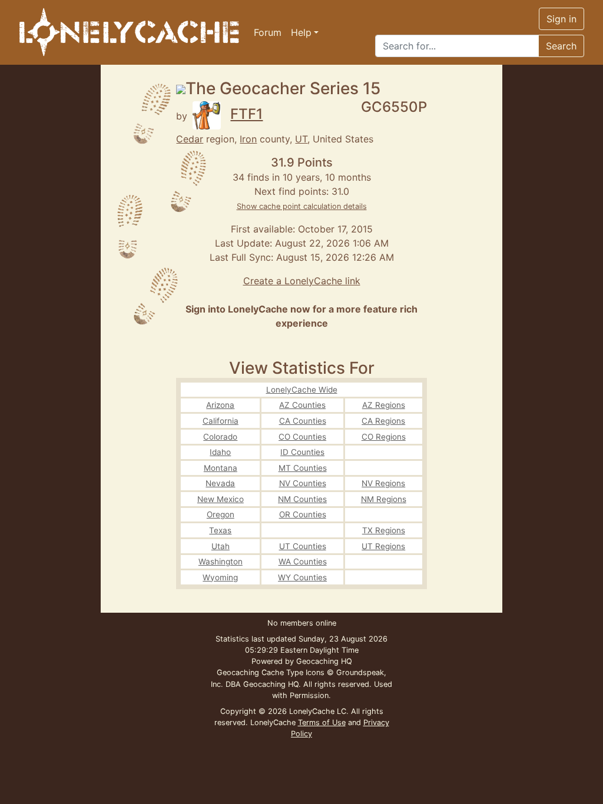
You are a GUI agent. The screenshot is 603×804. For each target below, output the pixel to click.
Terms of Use (322, 722)
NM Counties (302, 499)
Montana (220, 468)
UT (301, 139)
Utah (220, 546)
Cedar (189, 139)
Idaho (220, 452)
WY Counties (302, 577)
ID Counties (302, 452)
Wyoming (220, 577)
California (220, 421)
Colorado (220, 436)
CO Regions (384, 436)
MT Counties (303, 468)
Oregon (220, 514)
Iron (248, 139)
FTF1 (246, 113)
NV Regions (383, 483)
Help (301, 32)
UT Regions (383, 546)
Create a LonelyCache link (301, 281)
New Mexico (220, 499)
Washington (220, 561)
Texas (220, 530)
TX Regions (383, 530)
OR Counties (302, 514)
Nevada (220, 483)
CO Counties (302, 436)
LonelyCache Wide (301, 389)
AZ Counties (302, 405)
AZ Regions (383, 405)
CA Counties (302, 421)
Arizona (220, 405)
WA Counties (303, 561)
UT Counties (302, 546)
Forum (267, 32)
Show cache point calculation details (302, 206)
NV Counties (302, 483)
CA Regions (383, 421)
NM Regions (383, 499)
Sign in (561, 19)
